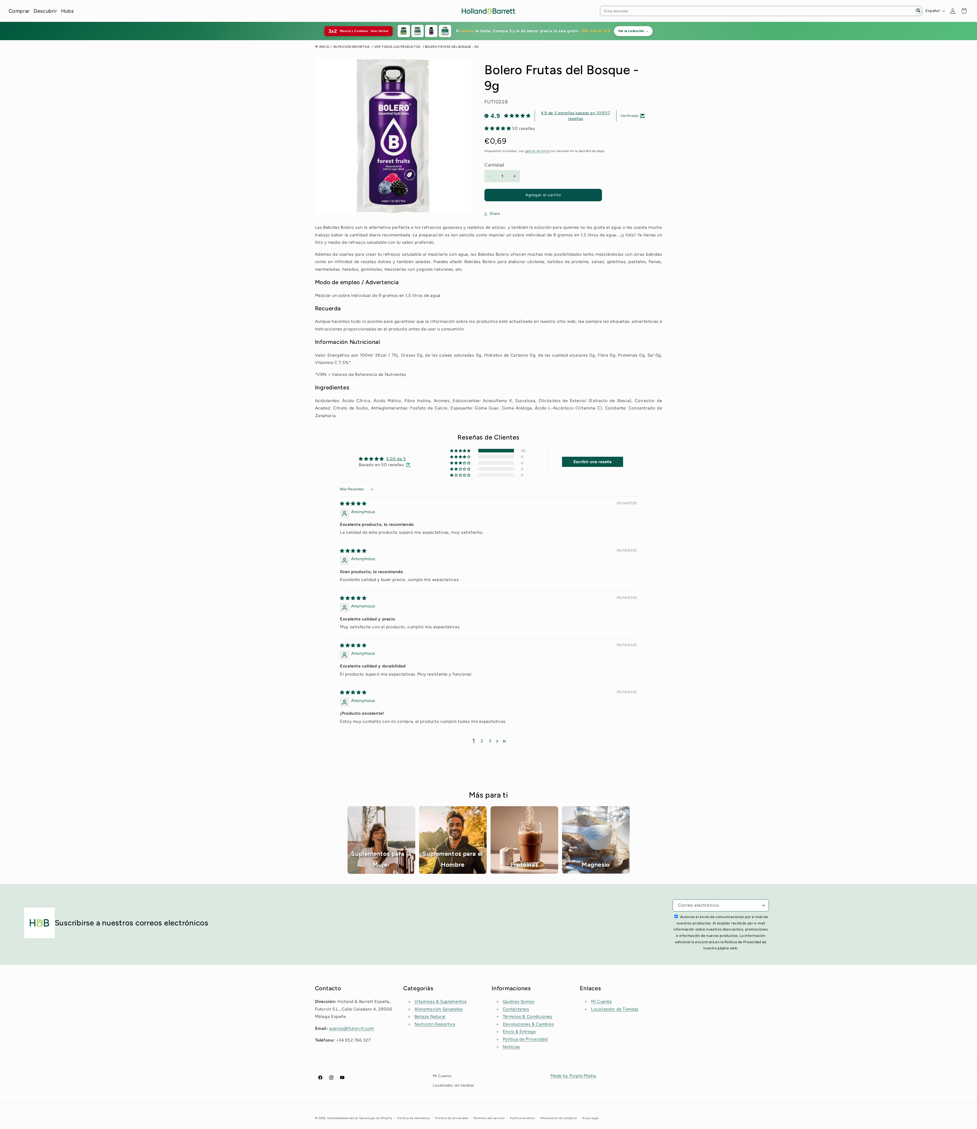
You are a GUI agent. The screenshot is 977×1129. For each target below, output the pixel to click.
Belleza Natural (430, 1016)
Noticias (511, 1046)
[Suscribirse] (763, 905)
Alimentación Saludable (438, 1009)
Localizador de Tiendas (615, 1009)
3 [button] (490, 740)
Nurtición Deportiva (434, 1024)
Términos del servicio (489, 1118)
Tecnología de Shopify (375, 1118)
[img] (353, 503)
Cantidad (494, 165)
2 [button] (482, 740)
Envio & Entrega (519, 1031)
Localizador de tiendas (453, 1085)
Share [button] (495, 213)
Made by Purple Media (573, 1075)
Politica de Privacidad (525, 1039)
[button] (498, 128)
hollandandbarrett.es (342, 1118)
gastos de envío (537, 151)
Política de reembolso (413, 1118)
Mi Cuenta (601, 1001)
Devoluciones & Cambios (528, 1024)
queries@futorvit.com (351, 1028)
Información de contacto (558, 1118)
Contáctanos (516, 1009)
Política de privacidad (451, 1118)
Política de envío (522, 1118)
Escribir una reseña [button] (592, 461)
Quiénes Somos (519, 1001)
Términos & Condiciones (527, 1016)
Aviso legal (590, 1118)
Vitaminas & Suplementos (440, 1001)
